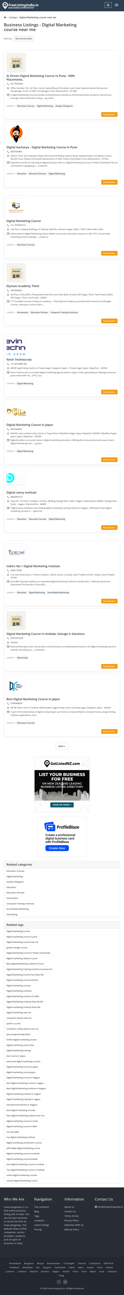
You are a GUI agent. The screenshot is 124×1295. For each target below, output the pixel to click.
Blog (36, 1211)
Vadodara (112, 1271)
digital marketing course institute (22, 980)
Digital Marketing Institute (18, 990)
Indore (71, 1267)
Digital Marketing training (18, 1050)
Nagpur (56, 1271)
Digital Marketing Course (18, 931)
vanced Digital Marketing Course (21, 1180)
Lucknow (9, 1271)
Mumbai (45, 1271)
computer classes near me (18, 1017)
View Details (109, 114)
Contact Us (70, 1211)
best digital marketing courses (20, 1110)
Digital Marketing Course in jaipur (22, 1066)
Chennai (82, 1263)
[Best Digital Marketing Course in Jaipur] (16, 685)
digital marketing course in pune (21, 936)
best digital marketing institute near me (25, 1115)
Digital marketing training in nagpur (23, 1099)
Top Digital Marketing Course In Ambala (25, 1169)
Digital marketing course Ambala (21, 1159)
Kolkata (109, 1267)
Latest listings (41, 1225)
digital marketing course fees (20, 1045)
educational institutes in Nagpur (21, 1104)
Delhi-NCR (108, 1263)
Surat (101, 1271)
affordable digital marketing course (23, 1148)
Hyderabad (59, 1267)
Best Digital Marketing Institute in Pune (25, 963)
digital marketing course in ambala (22, 1153)
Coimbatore (94, 1263)
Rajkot (93, 1271)
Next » (62, 746)
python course (13, 1023)
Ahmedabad (15, 1263)
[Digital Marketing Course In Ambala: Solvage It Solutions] (16, 620)
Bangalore (29, 1263)
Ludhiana (21, 1271)
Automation (22, 312)
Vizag (61, 1275)
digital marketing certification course (23, 1142)
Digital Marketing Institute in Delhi (22, 996)
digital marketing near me (18, 1012)
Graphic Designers (64, 106)
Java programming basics (18, 1034)
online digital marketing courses (21, 1175)
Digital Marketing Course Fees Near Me (25, 974)
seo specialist (12, 1131)
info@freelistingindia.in (110, 1206)
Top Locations (41, 1206)
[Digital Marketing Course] (16, 207)
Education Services (37, 173)
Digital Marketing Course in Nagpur (23, 1077)
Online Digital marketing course (21, 1039)
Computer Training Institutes (64, 312)
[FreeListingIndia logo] (20, 5)
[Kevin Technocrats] (16, 346)
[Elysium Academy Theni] (16, 272)
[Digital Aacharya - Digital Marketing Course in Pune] (16, 134)
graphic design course (16, 947)
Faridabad (14, 1267)
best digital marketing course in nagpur (25, 1083)
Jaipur (81, 1267)
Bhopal (40, 1263)
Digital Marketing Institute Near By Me (24, 1001)
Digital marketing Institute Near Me (23, 1007)
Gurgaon (47, 1267)
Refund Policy (71, 1229)
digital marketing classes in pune (21, 958)
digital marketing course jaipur (21, 1072)
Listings (13, 17)
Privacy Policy (71, 1220)
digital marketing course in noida (22, 1121)
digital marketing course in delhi (21, 1126)
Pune (84, 1271)
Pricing (38, 1229)
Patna (75, 1271)
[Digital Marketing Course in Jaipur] (16, 411)
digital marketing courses (18, 985)
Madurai (34, 1271)
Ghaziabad (27, 1267)
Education (21, 173)
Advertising (22, 657)
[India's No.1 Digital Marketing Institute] (16, 553)
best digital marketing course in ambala (25, 1164)
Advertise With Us (74, 1225)
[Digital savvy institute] (16, 479)
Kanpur (90, 1267)
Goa (38, 1267)
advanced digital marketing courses (23, 1061)
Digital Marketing (45, 106)
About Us (69, 1206)
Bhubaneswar (53, 1263)
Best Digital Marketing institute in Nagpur (26, 1088)
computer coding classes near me (22, 1028)
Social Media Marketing (58, 592)
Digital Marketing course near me (22, 942)
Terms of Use (71, 1215)
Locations (39, 1220)
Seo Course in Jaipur (16, 1055)
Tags (36, 1215)
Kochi (100, 1267)
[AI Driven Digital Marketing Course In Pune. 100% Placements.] (16, 62)
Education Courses (26, 106)
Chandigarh (69, 1263)
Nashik (66, 1271)
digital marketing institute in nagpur (23, 1093)
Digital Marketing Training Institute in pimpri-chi (29, 969)
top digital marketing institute (20, 1137)
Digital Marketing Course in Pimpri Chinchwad (28, 952)
